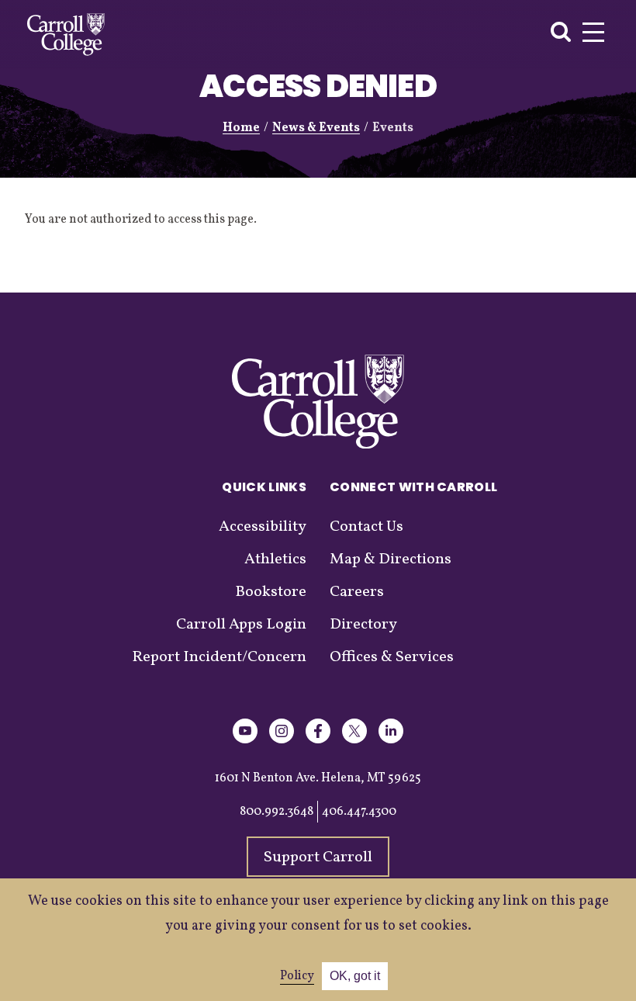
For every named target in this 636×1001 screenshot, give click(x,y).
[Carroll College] (66, 34)
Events (392, 128)
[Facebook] (318, 740)
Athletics (275, 559)
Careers (357, 592)
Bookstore (270, 592)
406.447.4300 (359, 811)
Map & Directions (390, 559)
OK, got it (355, 975)
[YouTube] (245, 740)
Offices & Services (392, 657)
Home (241, 128)
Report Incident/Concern (219, 657)
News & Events (316, 128)
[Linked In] (390, 740)
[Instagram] (281, 740)
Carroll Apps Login (241, 625)
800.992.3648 (276, 811)
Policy (297, 976)
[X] (354, 740)
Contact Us (366, 527)
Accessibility (262, 527)
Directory (363, 625)
